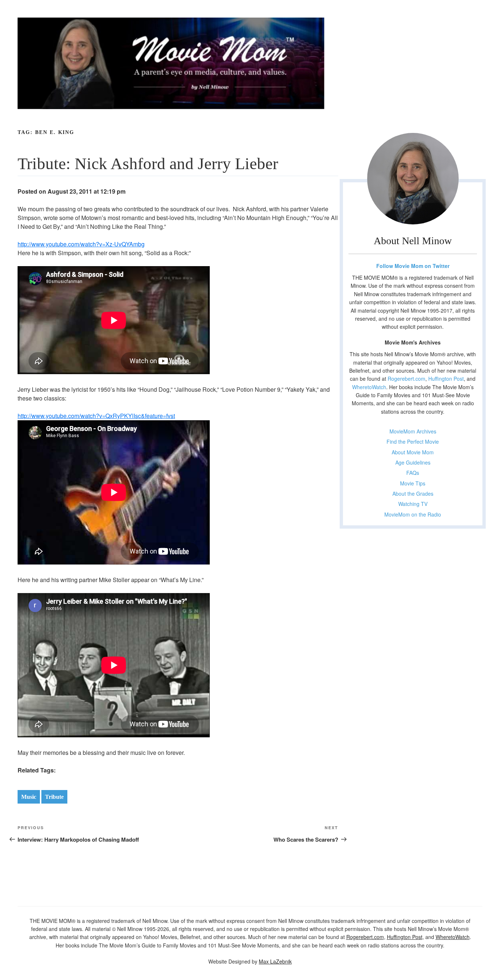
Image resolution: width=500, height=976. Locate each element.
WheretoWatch (369, 387)
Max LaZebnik (275, 961)
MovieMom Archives (412, 431)
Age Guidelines (412, 462)
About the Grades (412, 493)
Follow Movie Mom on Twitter (412, 265)
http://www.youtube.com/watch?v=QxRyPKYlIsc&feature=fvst (96, 415)
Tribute (54, 797)
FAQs (412, 472)
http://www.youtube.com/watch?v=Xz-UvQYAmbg (81, 244)
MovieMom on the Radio (412, 514)
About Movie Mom (413, 452)
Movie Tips (412, 483)
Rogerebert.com (406, 378)
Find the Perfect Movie (413, 441)
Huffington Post (446, 378)
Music (28, 797)
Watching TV (413, 503)
